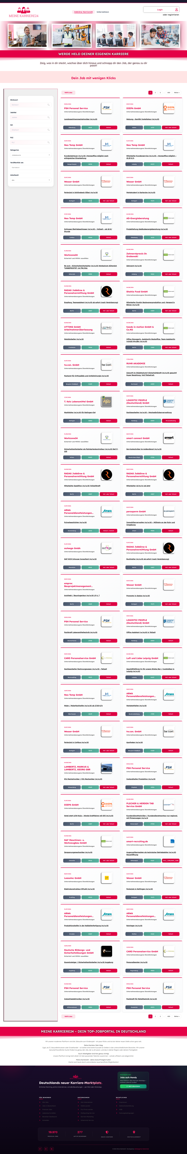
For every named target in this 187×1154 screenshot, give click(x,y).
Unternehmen (103, 12)
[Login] (176, 9)
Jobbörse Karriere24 (83, 12)
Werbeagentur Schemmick (142, 1149)
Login (160, 9)
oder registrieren (171, 14)
